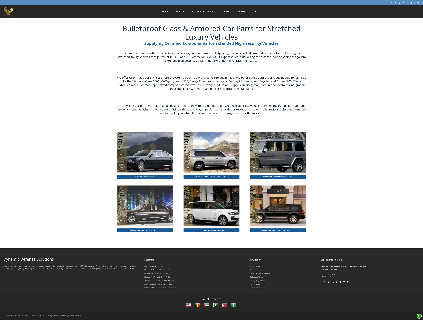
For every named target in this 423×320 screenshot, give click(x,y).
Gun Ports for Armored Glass (261, 283)
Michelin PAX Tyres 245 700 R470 (157, 273)
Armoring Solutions (257, 265)
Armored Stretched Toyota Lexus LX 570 (211, 176)
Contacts (256, 11)
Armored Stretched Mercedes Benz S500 (145, 230)
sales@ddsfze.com (328, 276)
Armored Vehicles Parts (203, 11)
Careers (241, 11)
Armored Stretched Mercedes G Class (277, 176)
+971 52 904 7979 (328, 273)
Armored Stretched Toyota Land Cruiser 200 (277, 230)
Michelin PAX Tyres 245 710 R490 (157, 276)
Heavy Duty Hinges (257, 280)
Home (165, 11)
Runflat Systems (256, 287)
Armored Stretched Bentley (145, 176)
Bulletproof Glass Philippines (155, 265)
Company (180, 11)
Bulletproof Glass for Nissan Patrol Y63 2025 (161, 283)
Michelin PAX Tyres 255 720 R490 (157, 269)
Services (226, 11)
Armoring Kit (255, 269)
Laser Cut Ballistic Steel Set (260, 273)
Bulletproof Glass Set (258, 276)
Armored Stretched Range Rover (211, 230)
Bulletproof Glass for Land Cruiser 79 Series (161, 287)
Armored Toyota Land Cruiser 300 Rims (159, 280)
